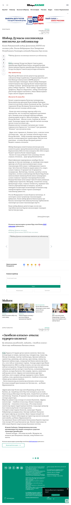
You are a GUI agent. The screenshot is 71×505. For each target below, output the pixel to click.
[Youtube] (17, 467)
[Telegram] (3, 59)
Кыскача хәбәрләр (23, 10)
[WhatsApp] (3, 66)
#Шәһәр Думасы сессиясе (17, 230)
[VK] (5, 467)
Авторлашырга (19, 290)
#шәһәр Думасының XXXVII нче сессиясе (23, 232)
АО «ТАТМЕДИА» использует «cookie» (33, 492)
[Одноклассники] (3, 62)
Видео (50, 10)
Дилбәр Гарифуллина (7, 327)
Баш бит (5, 10)
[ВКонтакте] (3, 55)
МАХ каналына (33, 441)
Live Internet (49, 498)
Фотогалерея (35, 10)
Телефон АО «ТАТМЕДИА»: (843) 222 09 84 (55, 475)
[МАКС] (21, 467)
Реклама (43, 10)
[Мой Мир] (3, 69)
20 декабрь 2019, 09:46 (44, 30)
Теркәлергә (47, 290)
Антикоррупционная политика (53, 474)
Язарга (33, 286)
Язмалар (12, 10)
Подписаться (55, 495)
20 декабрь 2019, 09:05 (44, 329)
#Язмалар (47, 29)
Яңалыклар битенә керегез (12, 445)
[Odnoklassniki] (13, 467)
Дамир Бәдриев (6, 29)
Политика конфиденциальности (32, 497)
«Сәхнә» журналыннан (61, 10)
